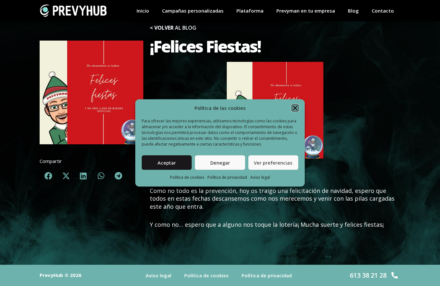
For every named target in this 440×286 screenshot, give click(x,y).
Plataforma (249, 10)
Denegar (220, 163)
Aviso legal (260, 177)
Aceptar (167, 163)
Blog (353, 10)
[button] (295, 108)
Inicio (143, 10)
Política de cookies (187, 177)
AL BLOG (173, 27)
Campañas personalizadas (193, 10)
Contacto (383, 10)
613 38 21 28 (368, 275)
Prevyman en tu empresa (305, 10)
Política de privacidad (227, 177)
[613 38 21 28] (394, 275)
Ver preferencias (273, 163)
